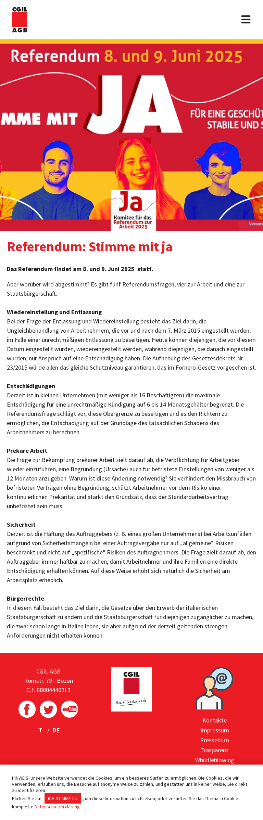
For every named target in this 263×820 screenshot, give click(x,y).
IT (40, 730)
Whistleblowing (214, 760)
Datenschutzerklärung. (58, 807)
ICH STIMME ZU (62, 798)
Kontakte (214, 720)
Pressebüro (214, 740)
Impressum (214, 730)
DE (56, 730)
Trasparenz (214, 750)
